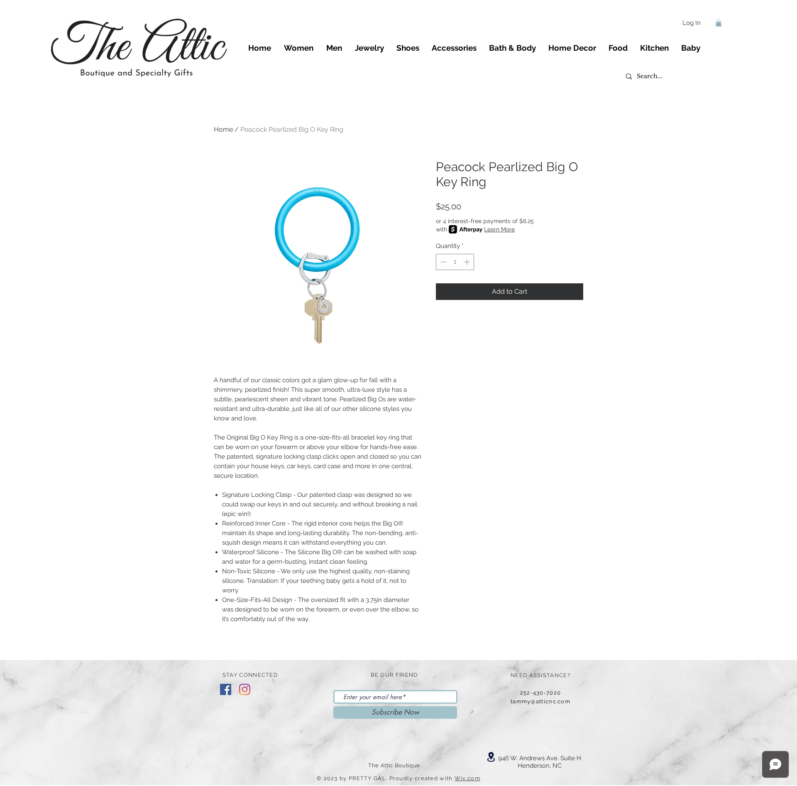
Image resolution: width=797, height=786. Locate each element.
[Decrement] (442, 262)
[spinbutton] (455, 262)
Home (223, 129)
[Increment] (467, 262)
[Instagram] (244, 689)
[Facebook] (225, 689)
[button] (718, 23)
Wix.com (467, 778)
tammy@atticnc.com (540, 701)
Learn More (499, 229)
